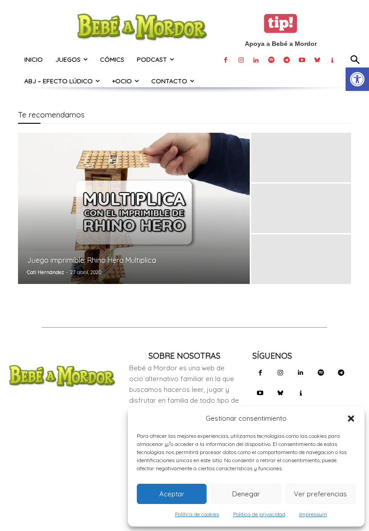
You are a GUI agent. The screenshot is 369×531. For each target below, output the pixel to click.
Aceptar (171, 494)
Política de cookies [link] (197, 514)
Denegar (246, 494)
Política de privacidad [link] (259, 514)
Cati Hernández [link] (45, 272)
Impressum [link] (313, 514)
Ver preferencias (320, 494)
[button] (351, 418)
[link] (357, 79)
